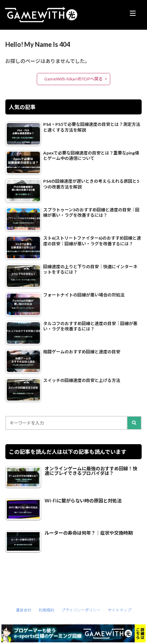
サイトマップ (119, 610)
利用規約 (46, 610)
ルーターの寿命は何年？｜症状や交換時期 (89, 533)
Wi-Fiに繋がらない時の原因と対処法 (83, 501)
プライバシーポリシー (81, 610)
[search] (134, 423)
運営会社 (23, 610)
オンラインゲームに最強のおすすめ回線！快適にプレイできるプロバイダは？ (91, 471)
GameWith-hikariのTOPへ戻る (73, 79)
